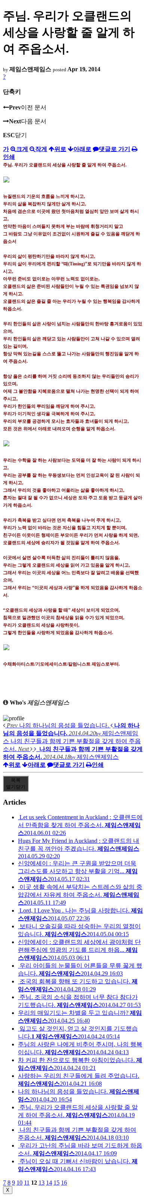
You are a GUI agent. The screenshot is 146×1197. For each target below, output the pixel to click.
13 (42, 1182)
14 (49, 1182)
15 (57, 1182)
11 (27, 1182)
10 (19, 1182)
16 (64, 1182)
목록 (15, 783)
